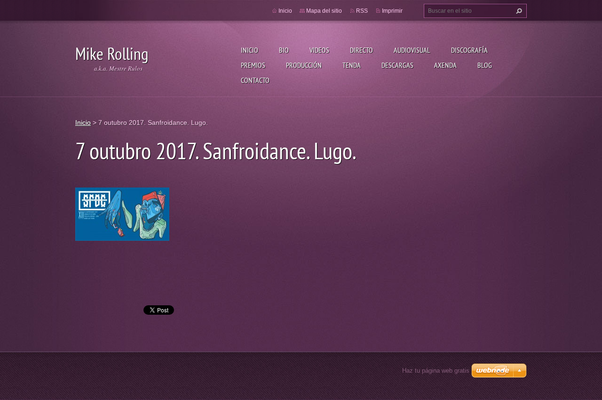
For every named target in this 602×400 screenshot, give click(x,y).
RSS (362, 11)
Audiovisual (412, 50)
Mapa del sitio (324, 11)
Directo (361, 50)
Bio (284, 50)
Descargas (397, 65)
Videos (319, 50)
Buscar (518, 11)
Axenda (445, 65)
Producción (304, 65)
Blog (484, 65)
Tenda (351, 65)
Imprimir (392, 11)
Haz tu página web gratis (435, 370)
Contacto (255, 80)
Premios (253, 65)
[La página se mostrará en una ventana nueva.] (122, 213)
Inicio (249, 50)
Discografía (469, 50)
